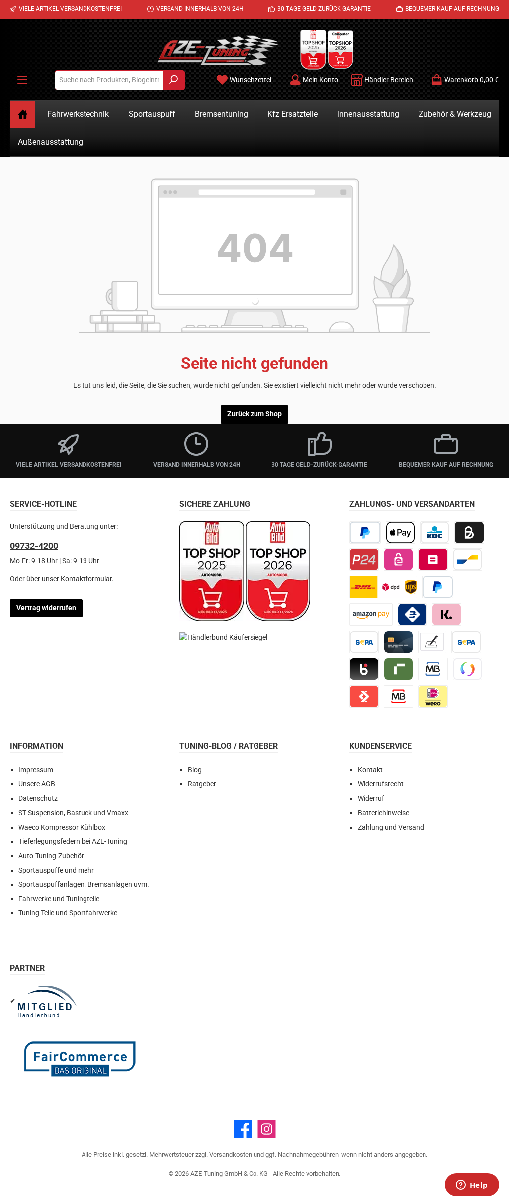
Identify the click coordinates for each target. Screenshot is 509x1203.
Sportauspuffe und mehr (56, 870)
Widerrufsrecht (381, 784)
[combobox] (109, 80)
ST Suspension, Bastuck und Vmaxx (73, 813)
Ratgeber (202, 784)
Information (36, 746)
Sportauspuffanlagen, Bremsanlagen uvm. (83, 884)
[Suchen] (174, 80)
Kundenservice (380, 746)
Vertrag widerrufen (46, 608)
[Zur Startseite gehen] (218, 49)
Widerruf (371, 798)
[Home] (22, 114)
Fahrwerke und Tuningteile (58, 899)
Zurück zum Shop (254, 414)
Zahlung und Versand (391, 827)
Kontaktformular (86, 579)
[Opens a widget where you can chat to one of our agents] (471, 1185)
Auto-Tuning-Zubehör (51, 856)
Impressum (35, 770)
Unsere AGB (36, 784)
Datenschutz (38, 798)
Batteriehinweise (383, 813)
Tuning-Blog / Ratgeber (228, 746)
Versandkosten (230, 1154)
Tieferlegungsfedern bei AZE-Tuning (72, 841)
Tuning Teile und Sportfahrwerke (67, 913)
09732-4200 (34, 546)
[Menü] (22, 80)
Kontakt (370, 770)
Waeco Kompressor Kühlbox (61, 827)
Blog (195, 770)
